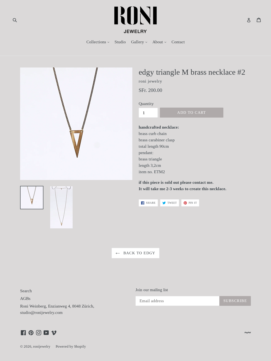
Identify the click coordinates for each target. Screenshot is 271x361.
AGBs (25, 298)
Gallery (140, 41)
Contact (178, 41)
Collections (98, 41)
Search (26, 290)
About (160, 41)
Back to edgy (138, 253)
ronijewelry (41, 346)
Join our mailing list (152, 290)
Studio (120, 41)
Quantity (146, 103)
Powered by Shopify (71, 346)
